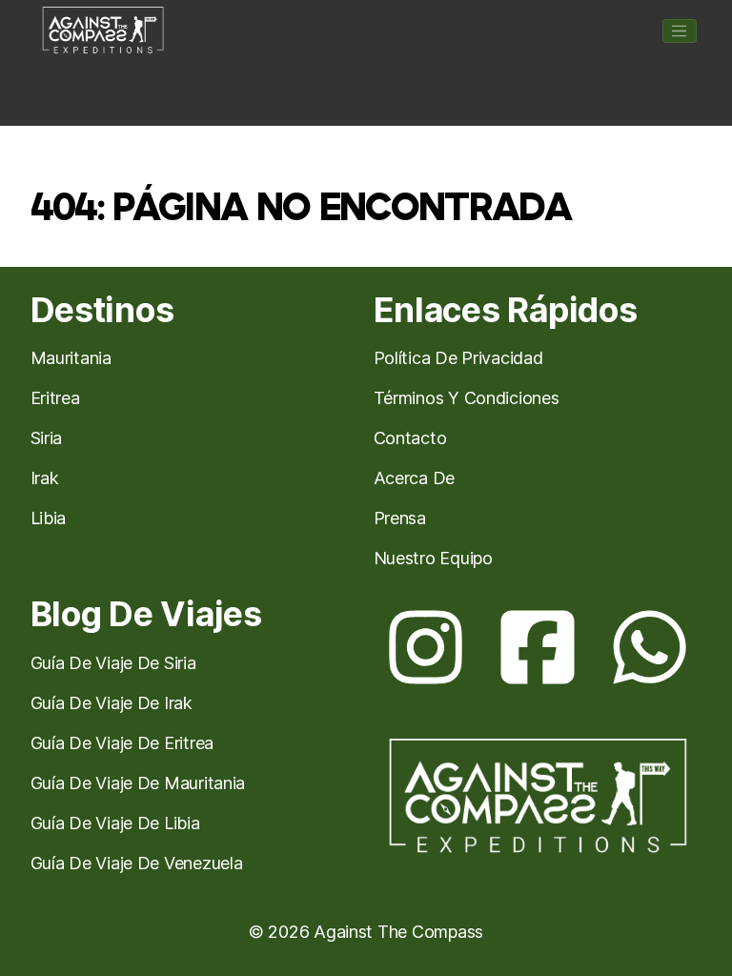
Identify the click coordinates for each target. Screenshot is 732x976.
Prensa (400, 518)
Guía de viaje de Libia (115, 823)
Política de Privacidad (458, 358)
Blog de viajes (146, 614)
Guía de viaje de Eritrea (122, 743)
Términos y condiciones (466, 398)
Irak (44, 478)
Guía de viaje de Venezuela (136, 863)
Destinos (102, 310)
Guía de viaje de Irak (111, 703)
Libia (48, 518)
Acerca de (415, 478)
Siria (46, 438)
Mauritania (71, 358)
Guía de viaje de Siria (113, 663)
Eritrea (55, 398)
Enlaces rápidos (506, 310)
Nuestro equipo (433, 558)
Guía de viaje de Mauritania (138, 783)
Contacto (410, 438)
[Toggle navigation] (679, 31)
